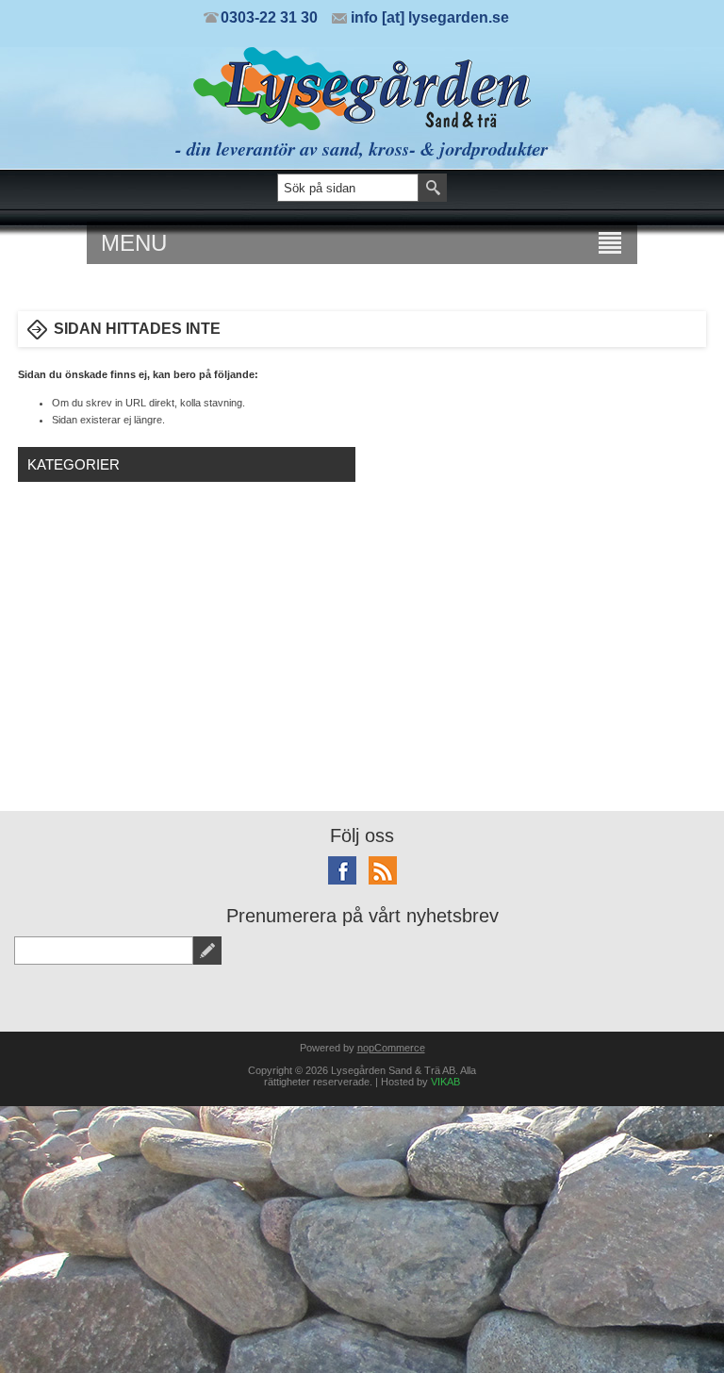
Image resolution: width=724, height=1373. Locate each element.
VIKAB (445, 1081)
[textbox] (348, 188)
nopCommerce (391, 1047)
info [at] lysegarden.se (430, 17)
